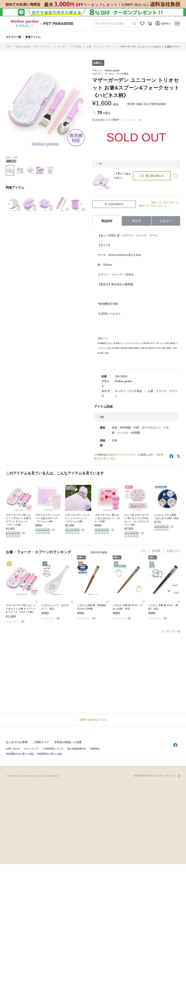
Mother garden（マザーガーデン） (34, 46)
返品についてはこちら (151, 205)
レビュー (165, 220)
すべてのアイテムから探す (110, 23)
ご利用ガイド (41, 742)
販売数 (156, 550)
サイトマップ (31, 748)
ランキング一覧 (170, 631)
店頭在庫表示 (116, 204)
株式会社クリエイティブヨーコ (122, 454)
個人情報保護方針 (76, 748)
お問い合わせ (13, 748)
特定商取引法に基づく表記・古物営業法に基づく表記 (34, 753)
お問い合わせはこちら (93, 719)
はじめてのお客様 (17, 742)
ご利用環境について (52, 748)
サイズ (136, 220)
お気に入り (173, 550)
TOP (8, 46)
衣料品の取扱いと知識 (67, 742)
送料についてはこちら (163, 202)
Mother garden (112, 70)
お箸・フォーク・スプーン (100, 46)
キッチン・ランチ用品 (69, 46)
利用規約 (95, 748)
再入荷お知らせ (154, 175)
